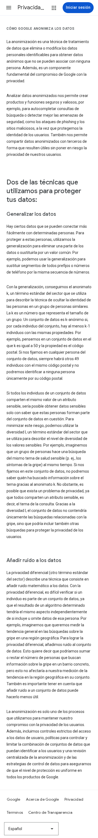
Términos (15, 812)
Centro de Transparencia (50, 812)
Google (13, 799)
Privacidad (74, 799)
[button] (8, 7)
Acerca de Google (42, 799)
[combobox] (31, 828)
